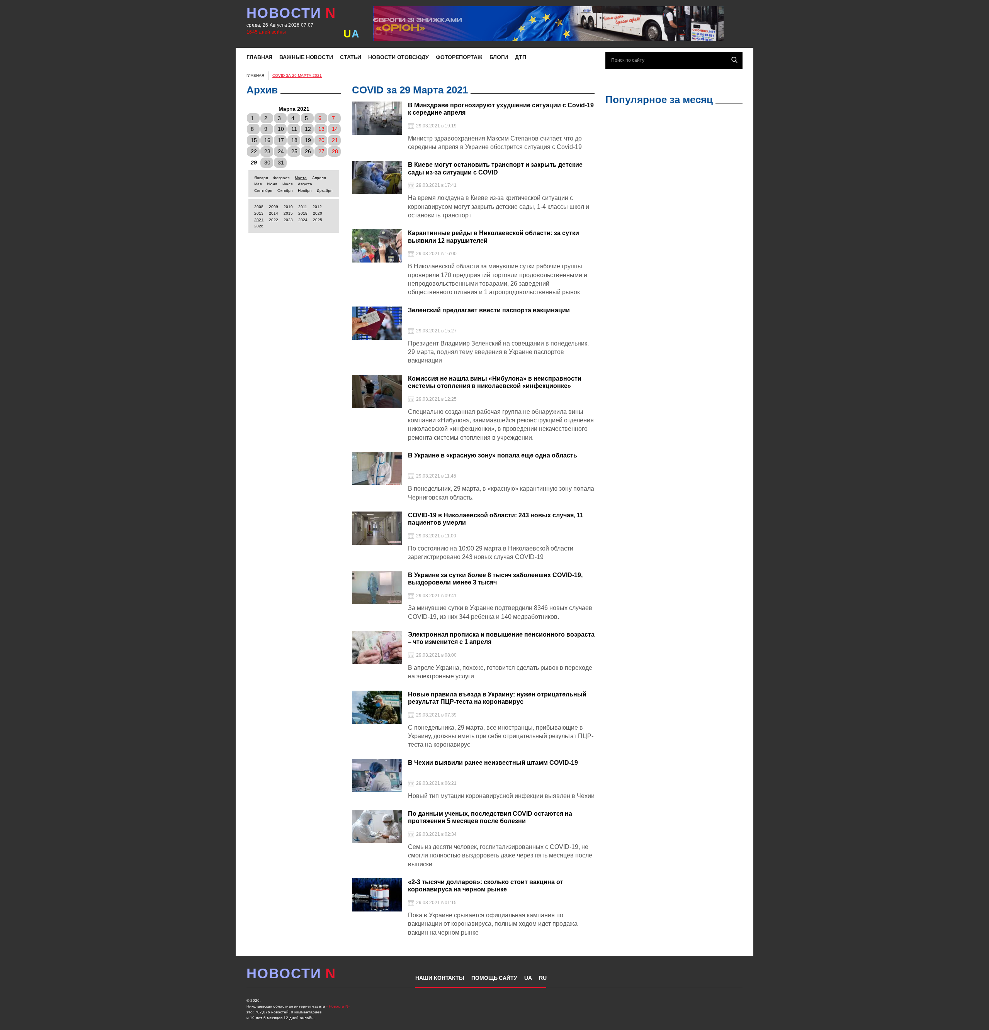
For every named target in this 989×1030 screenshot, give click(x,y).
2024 (303, 220)
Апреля (319, 178)
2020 (317, 213)
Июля (287, 184)
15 (254, 140)
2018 (303, 213)
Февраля (281, 178)
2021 (258, 220)
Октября (284, 190)
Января (261, 178)
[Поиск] (734, 60)
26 (308, 151)
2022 (273, 220)
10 (281, 129)
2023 (288, 220)
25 (294, 151)
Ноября (304, 190)
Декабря (324, 190)
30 (267, 162)
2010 (288, 207)
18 (294, 140)
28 (335, 151)
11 (294, 129)
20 (321, 140)
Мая (258, 184)
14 (335, 129)
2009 (273, 207)
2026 (258, 226)
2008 (258, 207)
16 (267, 140)
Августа (305, 184)
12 (308, 129)
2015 (288, 213)
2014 (273, 213)
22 (254, 151)
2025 (317, 220)
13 (321, 129)
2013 (258, 213)
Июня (272, 184)
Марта (301, 178)
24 (281, 151)
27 (321, 151)
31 (281, 162)
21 (335, 140)
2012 (317, 207)
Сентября (263, 190)
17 (281, 140)
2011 (302, 207)
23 (267, 151)
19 (308, 140)
